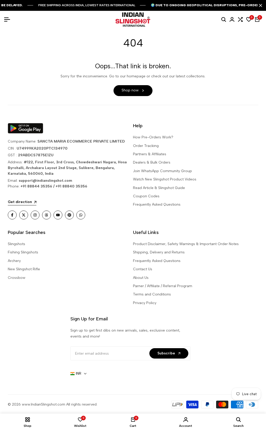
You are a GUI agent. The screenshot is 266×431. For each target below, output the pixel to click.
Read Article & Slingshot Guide (159, 188)
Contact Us (142, 269)
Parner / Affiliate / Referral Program (162, 286)
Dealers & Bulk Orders (151, 162)
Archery (14, 261)
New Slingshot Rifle (24, 269)
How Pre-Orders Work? (153, 137)
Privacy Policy (144, 303)
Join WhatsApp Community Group (162, 171)
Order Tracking (146, 146)
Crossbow (16, 277)
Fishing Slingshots (23, 252)
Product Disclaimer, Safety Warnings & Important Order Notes (186, 244)
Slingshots (16, 244)
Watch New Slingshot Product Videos (164, 179)
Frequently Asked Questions (157, 204)
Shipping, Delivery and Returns (159, 252)
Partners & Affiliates (149, 154)
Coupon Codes (146, 196)
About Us (141, 277)
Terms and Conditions (152, 294)
